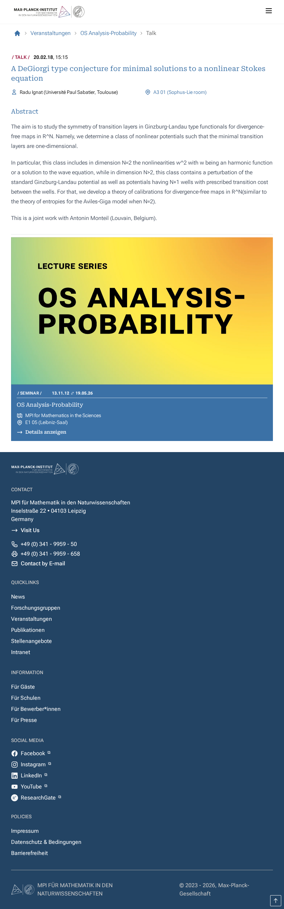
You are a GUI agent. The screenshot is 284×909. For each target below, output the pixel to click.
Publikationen (28, 630)
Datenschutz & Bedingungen (46, 842)
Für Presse (24, 720)
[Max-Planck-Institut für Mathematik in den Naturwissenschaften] (17, 33)
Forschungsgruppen (35, 607)
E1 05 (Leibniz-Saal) (46, 422)
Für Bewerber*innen (36, 709)
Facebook (33, 753)
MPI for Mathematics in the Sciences (63, 415)
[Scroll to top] (275, 900)
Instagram (34, 764)
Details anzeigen (45, 432)
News (18, 596)
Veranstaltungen (31, 619)
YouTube (32, 786)
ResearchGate (39, 797)
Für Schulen (26, 698)
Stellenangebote (31, 641)
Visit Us (30, 530)
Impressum (25, 831)
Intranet (20, 652)
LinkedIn (32, 775)
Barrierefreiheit (29, 853)
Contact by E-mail (43, 563)
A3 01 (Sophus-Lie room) (180, 92)
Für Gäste (23, 686)
